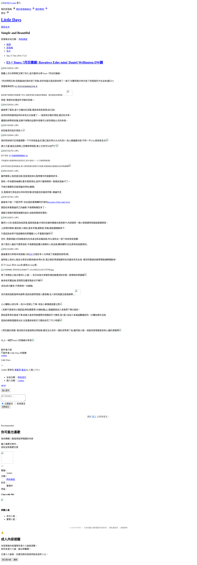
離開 (15, 560)
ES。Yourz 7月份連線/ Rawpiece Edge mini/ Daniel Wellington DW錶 (54, 62)
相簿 (8, 44)
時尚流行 (22, 377)
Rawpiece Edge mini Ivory (58, 202)
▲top (3, 385)
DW (31, 254)
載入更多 (5, 390)
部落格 (9, 48)
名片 (8, 51)
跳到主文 (5, 27)
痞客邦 (17, 370)
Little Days (11, 19)
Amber (4, 355)
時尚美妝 (23, 39)
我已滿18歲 (6, 560)
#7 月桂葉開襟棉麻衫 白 (18, 156)
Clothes (21, 380)
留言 (23, 370)
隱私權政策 (113, 528)
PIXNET (78, 528)
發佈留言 (5, 407)
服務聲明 (123, 528)
